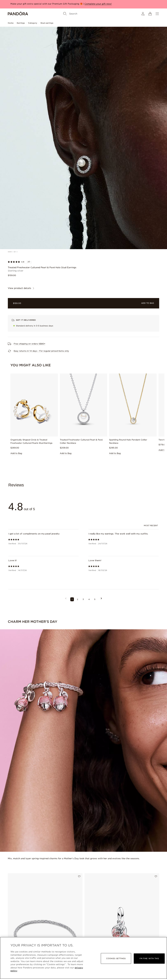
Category (32, 23)
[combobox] (151, 526)
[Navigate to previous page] (66, 599)
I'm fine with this (149, 958)
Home (11, 23)
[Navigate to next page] (101, 599)
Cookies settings (116, 958)
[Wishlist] (79, 876)
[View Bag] (150, 13)
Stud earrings (46, 23)
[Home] (18, 13)
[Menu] (157, 13)
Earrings (21, 23)
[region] (83, 958)
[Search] (65, 13)
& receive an (46, 4)
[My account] (142, 13)
